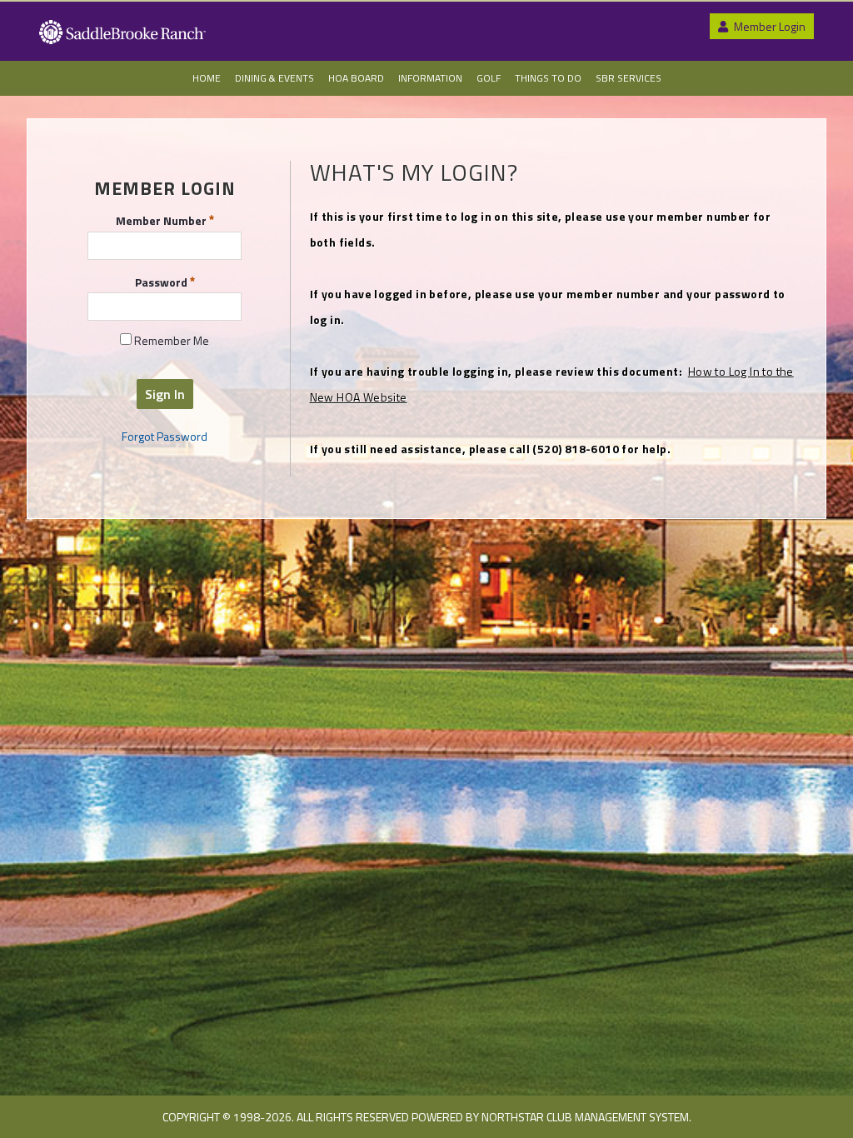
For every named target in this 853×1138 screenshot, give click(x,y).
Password (162, 280)
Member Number (162, 220)
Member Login (768, 26)
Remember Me (170, 340)
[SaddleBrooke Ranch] (122, 40)
